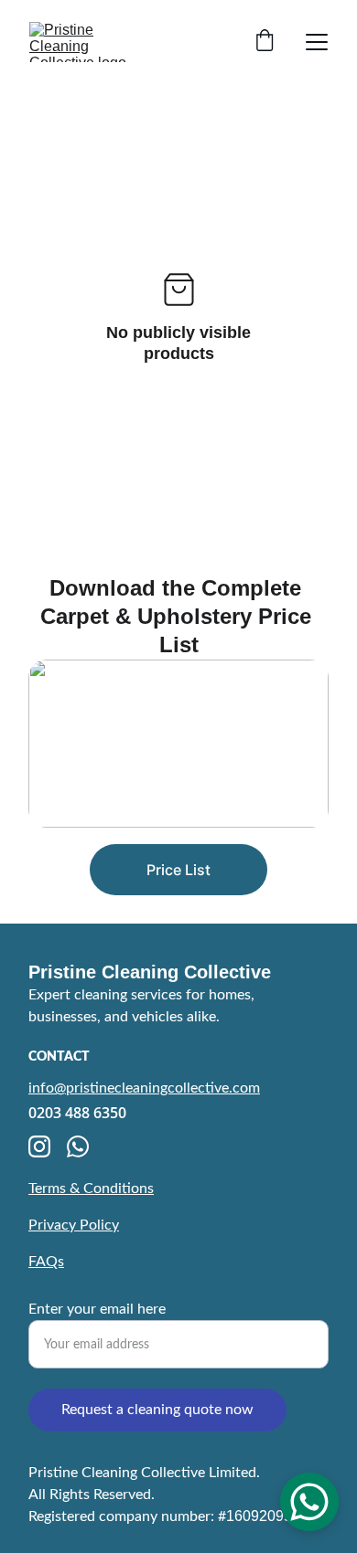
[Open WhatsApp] (309, 1502)
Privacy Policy (73, 1225)
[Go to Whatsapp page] (78, 1146)
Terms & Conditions (91, 1188)
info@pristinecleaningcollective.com (144, 1088)
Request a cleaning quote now (157, 1409)
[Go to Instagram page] (39, 1146)
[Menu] (317, 42)
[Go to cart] (264, 42)
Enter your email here (97, 1309)
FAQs (46, 1261)
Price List (178, 870)
